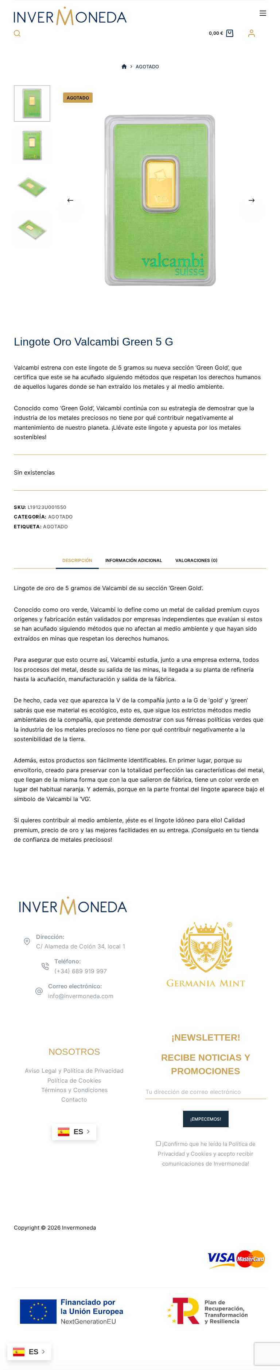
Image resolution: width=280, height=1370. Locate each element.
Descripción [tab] (77, 560)
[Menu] (263, 13)
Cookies (201, 1153)
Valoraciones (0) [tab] (196, 560)
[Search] (17, 33)
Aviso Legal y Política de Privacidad (74, 1070)
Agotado (60, 517)
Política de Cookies (74, 1080)
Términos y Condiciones (74, 1090)
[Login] (251, 33)
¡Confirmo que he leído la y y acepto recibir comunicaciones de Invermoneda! (207, 1153)
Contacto (74, 1099)
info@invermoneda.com (80, 996)
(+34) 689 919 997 (80, 971)
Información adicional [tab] (133, 560)
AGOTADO (55, 526)
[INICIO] (124, 66)
